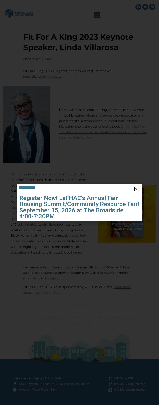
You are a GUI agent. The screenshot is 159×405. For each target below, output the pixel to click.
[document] (79, 202)
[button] (136, 189)
